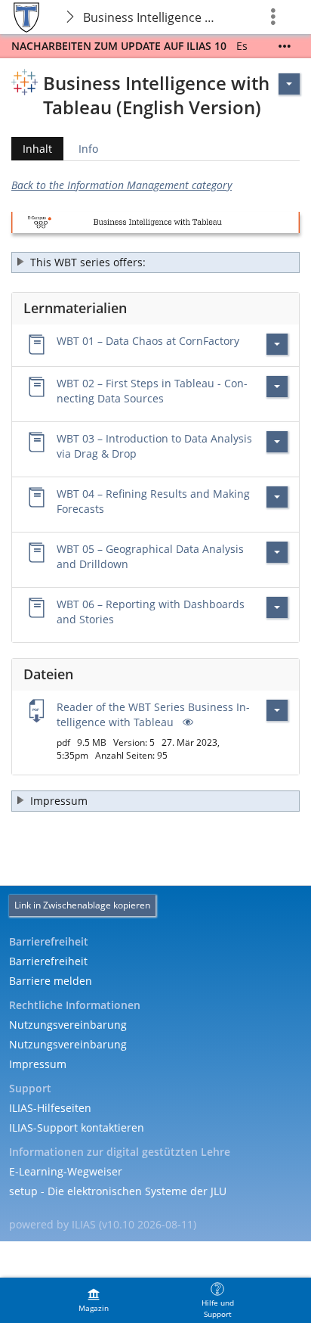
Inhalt (31, 150)
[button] (155, 262)
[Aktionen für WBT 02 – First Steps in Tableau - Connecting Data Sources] (277, 386)
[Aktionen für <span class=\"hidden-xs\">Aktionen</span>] (289, 84)
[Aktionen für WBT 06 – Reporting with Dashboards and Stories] (277, 607)
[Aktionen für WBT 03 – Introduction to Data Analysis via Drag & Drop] (277, 441)
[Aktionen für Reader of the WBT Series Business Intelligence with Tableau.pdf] (277, 710)
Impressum (37, 1064)
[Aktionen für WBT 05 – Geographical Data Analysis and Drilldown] (277, 552)
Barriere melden (50, 981)
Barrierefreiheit (48, 961)
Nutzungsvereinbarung (68, 1024)
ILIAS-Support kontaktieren (76, 1127)
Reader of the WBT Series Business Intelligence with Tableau (153, 714)
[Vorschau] (186, 722)
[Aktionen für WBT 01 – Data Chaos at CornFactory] (277, 344)
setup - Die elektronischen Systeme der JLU (117, 1191)
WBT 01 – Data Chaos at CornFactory (148, 341)
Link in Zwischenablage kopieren (82, 905)
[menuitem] (93, 1300)
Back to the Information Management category (121, 185)
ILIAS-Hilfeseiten (50, 1108)
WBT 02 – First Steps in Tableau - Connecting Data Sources (152, 390)
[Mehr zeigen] (285, 46)
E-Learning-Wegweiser (65, 1171)
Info (88, 148)
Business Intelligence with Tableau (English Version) (154, 17)
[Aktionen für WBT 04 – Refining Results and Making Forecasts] (277, 497)
